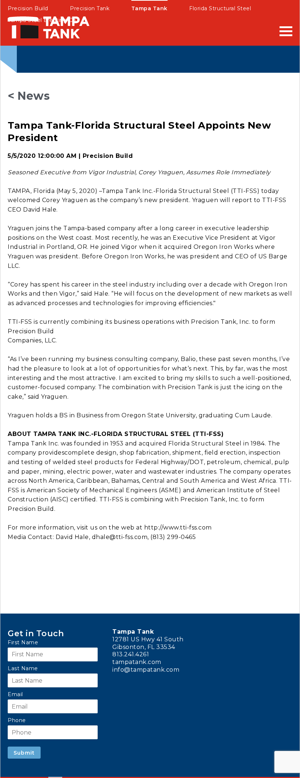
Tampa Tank (149, 8)
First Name (23, 642)
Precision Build (28, 8)
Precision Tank (89, 8)
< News (29, 96)
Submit (24, 752)
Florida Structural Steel (220, 8)
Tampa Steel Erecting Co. (42, 20)
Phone (17, 720)
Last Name (23, 668)
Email (15, 694)
